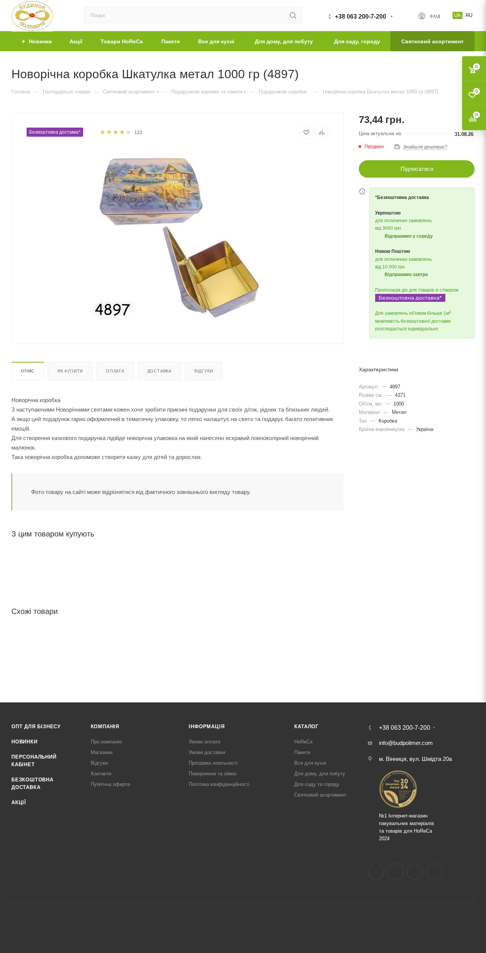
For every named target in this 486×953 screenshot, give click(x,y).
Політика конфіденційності (219, 784)
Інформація (206, 726)
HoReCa (303, 742)
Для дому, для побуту (319, 773)
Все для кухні (310, 763)
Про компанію (106, 742)
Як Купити (70, 371)
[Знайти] (293, 15)
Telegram (415, 871)
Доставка (159, 371)
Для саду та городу (316, 784)
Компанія (105, 726)
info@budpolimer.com (406, 743)
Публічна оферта (110, 784)
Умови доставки (207, 752)
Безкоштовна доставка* (54, 132)
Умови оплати (204, 742)
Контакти (101, 773)
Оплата (115, 371)
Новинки (24, 742)
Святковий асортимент (320, 795)
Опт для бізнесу (36, 726)
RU (468, 15)
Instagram (395, 871)
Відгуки (203, 371)
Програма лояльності (213, 763)
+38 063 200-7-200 (360, 16)
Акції (18, 802)
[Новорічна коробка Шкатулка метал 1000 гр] (177, 233)
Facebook (376, 871)
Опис (28, 371)
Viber (434, 871)
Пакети (302, 752)
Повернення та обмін (213, 773)
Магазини (101, 752)
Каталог (306, 726)
